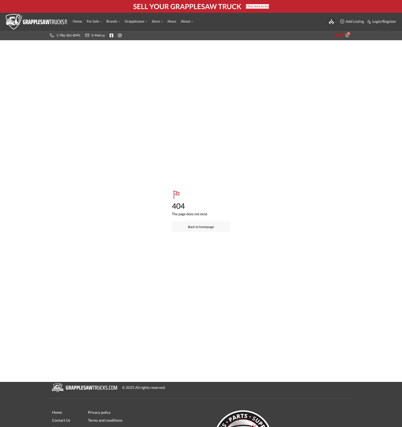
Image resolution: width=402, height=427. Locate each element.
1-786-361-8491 (68, 35)
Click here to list (257, 6)
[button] (331, 21)
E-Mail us (98, 35)
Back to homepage (201, 227)
